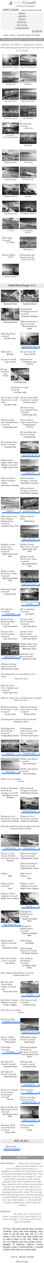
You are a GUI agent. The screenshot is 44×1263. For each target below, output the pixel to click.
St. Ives (10, 231)
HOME (22, 13)
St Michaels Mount (28, 231)
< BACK (13, 1257)
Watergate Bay (28, 259)
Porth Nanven (10, 196)
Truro (10, 257)
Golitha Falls (10, 101)
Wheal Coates (10, 277)
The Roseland (10, 214)
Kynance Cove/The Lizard (10, 136)
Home (6, 35)
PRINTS (22, 16)
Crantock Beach (28, 67)
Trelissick (28, 250)
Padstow (28, 145)
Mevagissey (28, 118)
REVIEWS (22, 22)
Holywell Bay (28, 101)
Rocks (28, 196)
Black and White (33, 35)
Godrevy (28, 84)
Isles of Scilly (10, 118)
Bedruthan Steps (10, 67)
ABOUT (22, 19)
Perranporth (10, 162)
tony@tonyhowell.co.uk (31, 10)
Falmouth (10, 84)
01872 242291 (11, 9)
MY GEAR (22, 25)
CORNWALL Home (10, 1149)
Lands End (28, 128)
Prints (12, 35)
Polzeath (28, 162)
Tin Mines (10, 242)
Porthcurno (10, 179)
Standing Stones (28, 214)
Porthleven (28, 179)
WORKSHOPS (22, 28)
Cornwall (21, 35)
